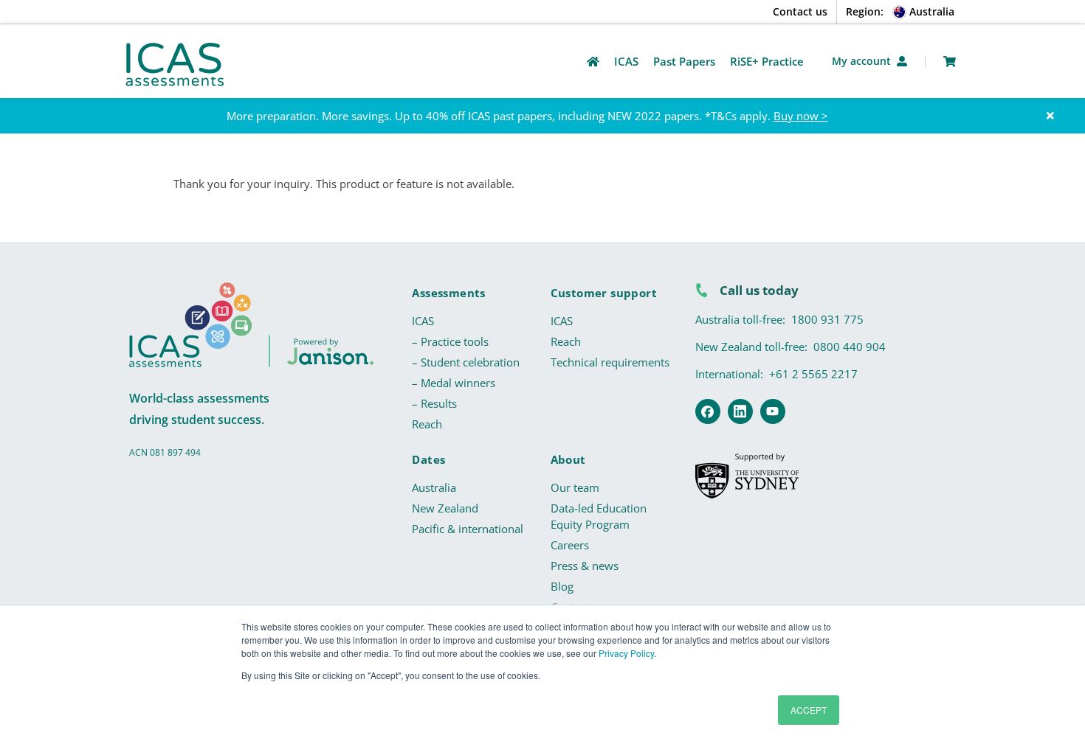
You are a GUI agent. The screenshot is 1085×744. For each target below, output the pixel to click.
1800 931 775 (827, 319)
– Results (434, 403)
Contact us (800, 11)
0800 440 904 (849, 346)
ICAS (423, 320)
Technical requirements (610, 362)
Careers (570, 545)
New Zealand (445, 508)
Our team (575, 487)
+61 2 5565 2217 (813, 373)
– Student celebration (466, 362)
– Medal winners (453, 382)
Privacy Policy (626, 653)
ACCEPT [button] (808, 709)
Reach (427, 424)
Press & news (585, 565)
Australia (434, 487)
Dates (428, 459)
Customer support (604, 292)
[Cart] (949, 61)
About (568, 459)
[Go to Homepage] (593, 61)
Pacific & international (467, 528)
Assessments (448, 292)
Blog (562, 586)
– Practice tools (450, 341)
